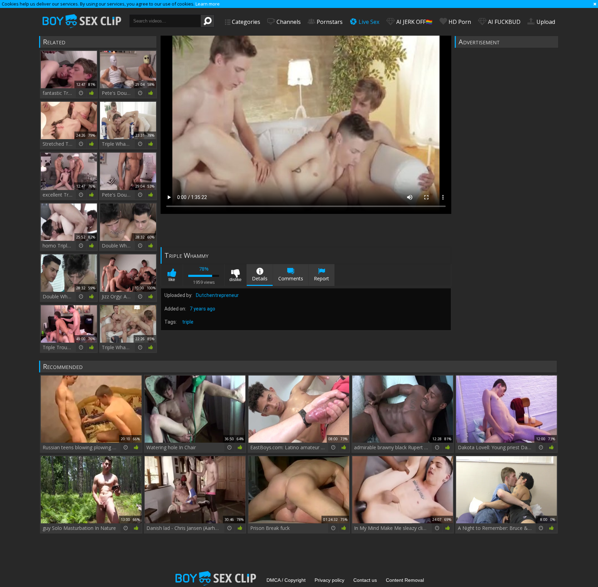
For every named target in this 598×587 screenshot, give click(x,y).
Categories (245, 22)
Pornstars (329, 22)
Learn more (208, 4)
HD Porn (459, 22)
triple (187, 322)
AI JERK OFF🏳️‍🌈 (414, 22)
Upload (545, 22)
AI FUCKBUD (503, 22)
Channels (288, 22)
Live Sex (368, 22)
